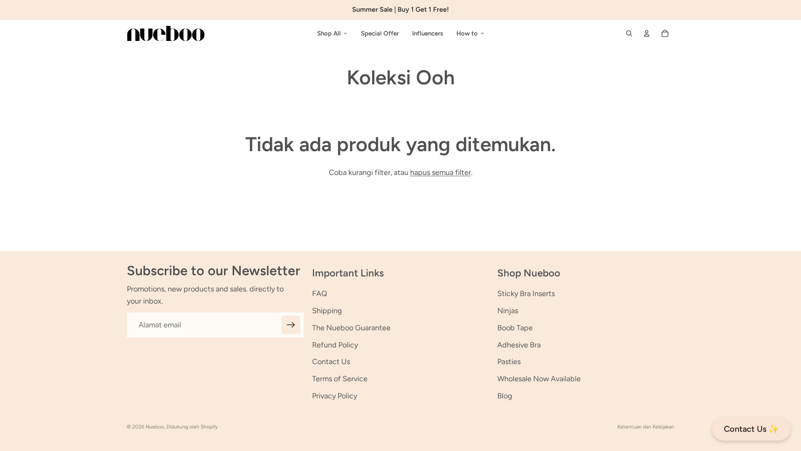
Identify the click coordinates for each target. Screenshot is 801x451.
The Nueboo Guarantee (351, 327)
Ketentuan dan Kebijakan (645, 427)
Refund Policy (335, 345)
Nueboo (155, 427)
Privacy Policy (334, 395)
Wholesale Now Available (539, 378)
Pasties (509, 361)
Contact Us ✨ (751, 429)
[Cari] (629, 33)
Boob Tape (515, 327)
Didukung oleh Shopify (192, 427)
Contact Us (331, 361)
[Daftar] (291, 325)
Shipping (327, 310)
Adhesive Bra (519, 345)
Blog (504, 395)
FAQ (319, 293)
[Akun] (646, 33)
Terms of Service (340, 378)
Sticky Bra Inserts (526, 293)
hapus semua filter (440, 172)
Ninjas (507, 310)
